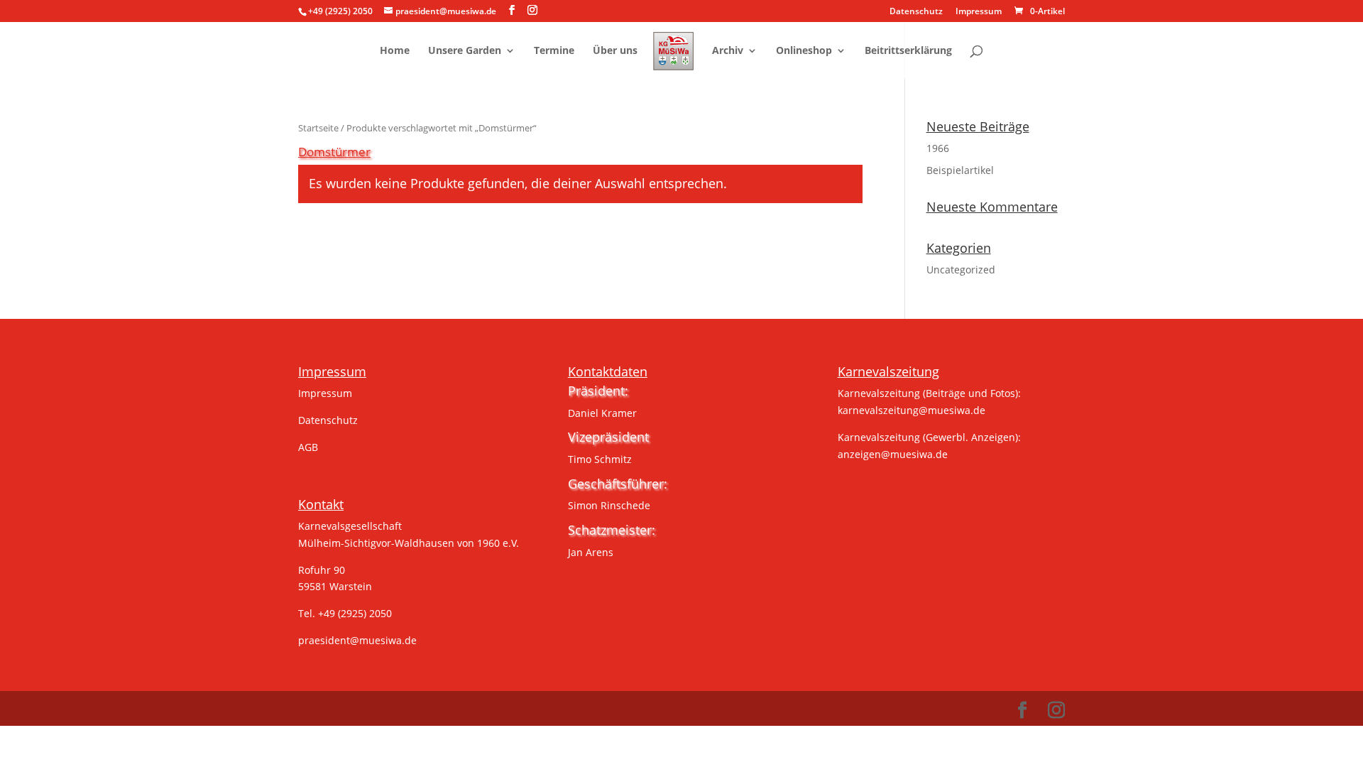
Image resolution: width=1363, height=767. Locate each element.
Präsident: (598, 390)
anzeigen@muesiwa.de (893, 454)
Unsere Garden (464, 51)
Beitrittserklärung (908, 51)
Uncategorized (960, 269)
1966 (937, 148)
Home (395, 51)
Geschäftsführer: (617, 483)
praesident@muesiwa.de (357, 640)
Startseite (318, 127)
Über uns (615, 51)
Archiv (727, 51)
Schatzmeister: (611, 529)
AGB (308, 447)
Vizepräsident (608, 436)
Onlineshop (804, 51)
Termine (554, 51)
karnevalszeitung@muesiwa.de (911, 410)
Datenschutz (916, 12)
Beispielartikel (960, 170)
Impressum (979, 12)
